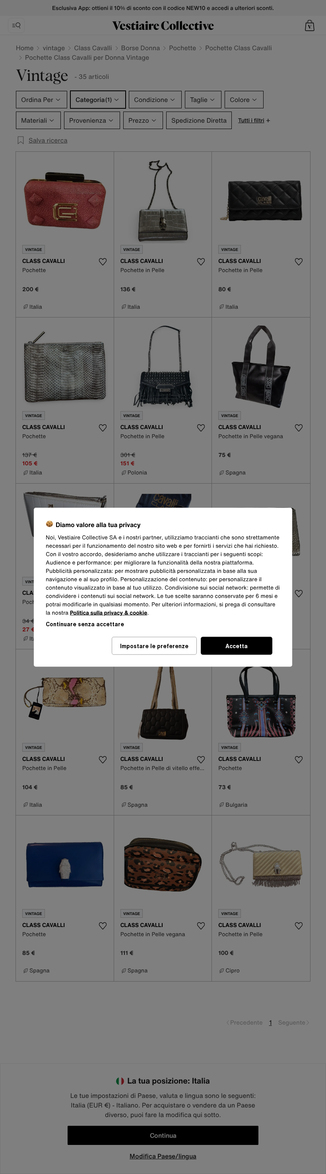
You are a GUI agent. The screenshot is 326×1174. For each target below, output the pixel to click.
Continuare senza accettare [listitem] (85, 623)
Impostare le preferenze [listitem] (154, 645)
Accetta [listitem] (236, 645)
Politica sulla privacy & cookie (108, 612)
